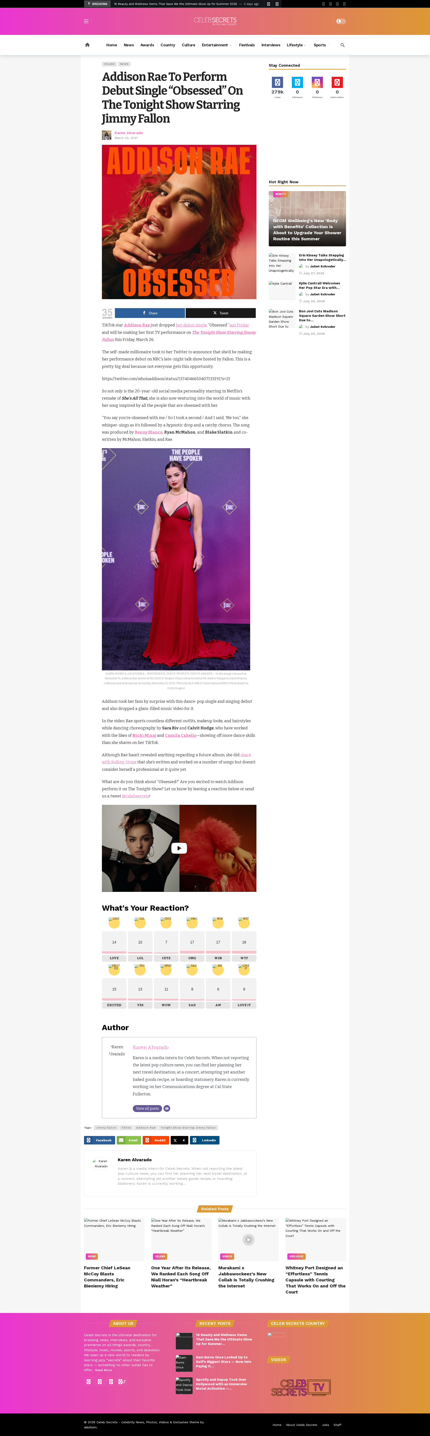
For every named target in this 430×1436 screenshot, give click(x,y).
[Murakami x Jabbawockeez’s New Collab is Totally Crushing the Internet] (248, 1239)
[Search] (342, 45)
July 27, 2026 (313, 273)
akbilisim (90, 1427)
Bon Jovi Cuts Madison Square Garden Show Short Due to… (322, 315)
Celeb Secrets (107, 1422)
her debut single (191, 325)
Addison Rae (146, 1127)
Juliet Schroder (322, 266)
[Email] (166, 1108)
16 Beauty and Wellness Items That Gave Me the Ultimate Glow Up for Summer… (224, 1339)
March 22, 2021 (126, 138)
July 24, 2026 (314, 301)
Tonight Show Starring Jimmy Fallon (188, 1127)
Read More (103, 1370)
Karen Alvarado (129, 133)
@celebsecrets (135, 796)
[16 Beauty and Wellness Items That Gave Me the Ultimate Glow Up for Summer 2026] (184, 1341)
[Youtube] (330, 4)
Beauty (280, 194)
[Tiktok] (344, 4)
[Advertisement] (307, 140)
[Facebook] (323, 4)
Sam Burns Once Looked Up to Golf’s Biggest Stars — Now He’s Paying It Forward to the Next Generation (189, 4)
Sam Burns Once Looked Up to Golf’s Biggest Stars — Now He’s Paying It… (223, 1361)
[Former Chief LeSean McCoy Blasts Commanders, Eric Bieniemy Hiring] (114, 1239)
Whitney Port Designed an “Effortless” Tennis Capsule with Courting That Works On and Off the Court (316, 1280)
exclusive (296, 1256)
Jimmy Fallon (106, 1127)
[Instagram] (337, 4)
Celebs (109, 64)
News (124, 64)
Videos (227, 1256)
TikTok (126, 1127)
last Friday (239, 325)
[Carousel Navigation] (272, 4)
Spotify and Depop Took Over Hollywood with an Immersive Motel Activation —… (221, 1384)
